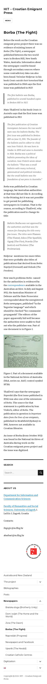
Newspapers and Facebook (19, 642)
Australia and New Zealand (18, 575)
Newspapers (10, 601)
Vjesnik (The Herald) (16, 648)
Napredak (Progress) (16, 635)
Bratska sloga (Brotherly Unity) (21, 607)
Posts (6, 594)
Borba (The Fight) (15, 629)
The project (10, 582)
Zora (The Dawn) (14, 623)
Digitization (9, 661)
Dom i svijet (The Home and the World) (21, 615)
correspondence (16, 285)
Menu (8, 20)
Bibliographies (11, 588)
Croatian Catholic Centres (18, 655)
